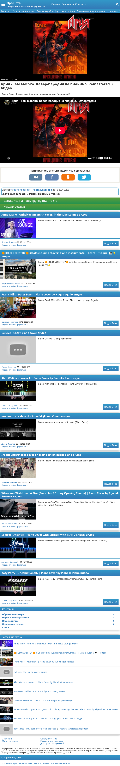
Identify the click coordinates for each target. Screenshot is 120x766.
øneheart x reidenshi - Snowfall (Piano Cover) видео (35, 416)
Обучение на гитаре (13, 614)
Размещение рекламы (51, 741)
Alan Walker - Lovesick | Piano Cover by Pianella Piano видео (41, 378)
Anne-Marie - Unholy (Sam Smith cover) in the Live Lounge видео (44, 214)
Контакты (80, 4)
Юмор (5, 627)
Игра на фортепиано (13, 624)
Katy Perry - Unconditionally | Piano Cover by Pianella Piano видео (45, 573)
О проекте (68, 4)
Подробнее (110, 243)
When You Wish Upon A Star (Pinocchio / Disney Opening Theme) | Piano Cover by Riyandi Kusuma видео (60, 494)
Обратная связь (9, 741)
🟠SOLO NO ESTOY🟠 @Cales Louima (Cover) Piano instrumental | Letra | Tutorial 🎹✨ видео (58, 254)
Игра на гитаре (10, 621)
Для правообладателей (52, 743)
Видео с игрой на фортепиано (14, 245)
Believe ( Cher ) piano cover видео (23, 333)
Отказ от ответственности (56, 763)
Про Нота (14, 3)
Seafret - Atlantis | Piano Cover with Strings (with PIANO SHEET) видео (47, 534)
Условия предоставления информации (21, 763)
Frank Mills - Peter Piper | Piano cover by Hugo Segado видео (41, 294)
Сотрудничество (48, 739)
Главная (55, 4)
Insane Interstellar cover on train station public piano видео (41, 454)
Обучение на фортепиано (16, 617)
